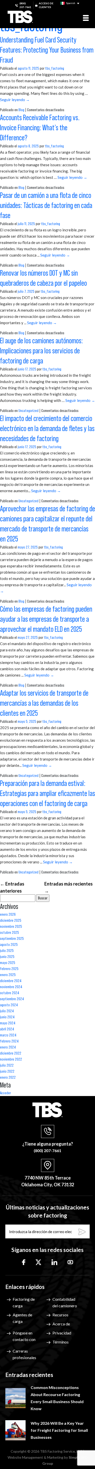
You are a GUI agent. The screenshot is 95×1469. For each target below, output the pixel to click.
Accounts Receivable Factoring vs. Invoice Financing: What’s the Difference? (40, 128)
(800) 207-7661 (25, 5)
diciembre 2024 (11, 981)
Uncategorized (28, 411)
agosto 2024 (9, 1005)
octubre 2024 (9, 993)
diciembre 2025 (10, 920)
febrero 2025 (9, 969)
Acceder (5, 1093)
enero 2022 (8, 1077)
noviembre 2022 (11, 1059)
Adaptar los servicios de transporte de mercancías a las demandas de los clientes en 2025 (44, 703)
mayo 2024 (7, 1023)
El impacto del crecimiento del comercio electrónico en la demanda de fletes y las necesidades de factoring (47, 429)
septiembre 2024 (12, 999)
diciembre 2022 (10, 1053)
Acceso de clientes (46, 5)
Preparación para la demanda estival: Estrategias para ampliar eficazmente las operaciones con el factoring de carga (47, 794)
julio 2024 (7, 1011)
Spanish (70, 3)
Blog (21, 110)
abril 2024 (7, 1029)
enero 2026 (8, 914)
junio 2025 (7, 957)
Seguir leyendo (15, 99)
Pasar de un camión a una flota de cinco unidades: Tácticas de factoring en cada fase (46, 206)
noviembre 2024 (11, 987)
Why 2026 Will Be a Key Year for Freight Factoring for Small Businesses (59, 1430)
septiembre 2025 (12, 939)
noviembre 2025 (11, 927)
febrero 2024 (9, 1041)
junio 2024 (7, 1017)
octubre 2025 (9, 933)
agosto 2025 (9, 945)
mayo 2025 (7, 963)
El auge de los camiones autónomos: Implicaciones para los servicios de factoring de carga (41, 351)
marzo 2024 (8, 1035)
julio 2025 (7, 951)
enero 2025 (8, 975)
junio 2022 (7, 1071)
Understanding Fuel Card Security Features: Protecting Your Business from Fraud (46, 50)
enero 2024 (8, 1047)
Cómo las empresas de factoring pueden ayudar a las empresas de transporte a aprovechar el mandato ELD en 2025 (46, 619)
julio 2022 (7, 1065)
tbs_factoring (54, 68)
